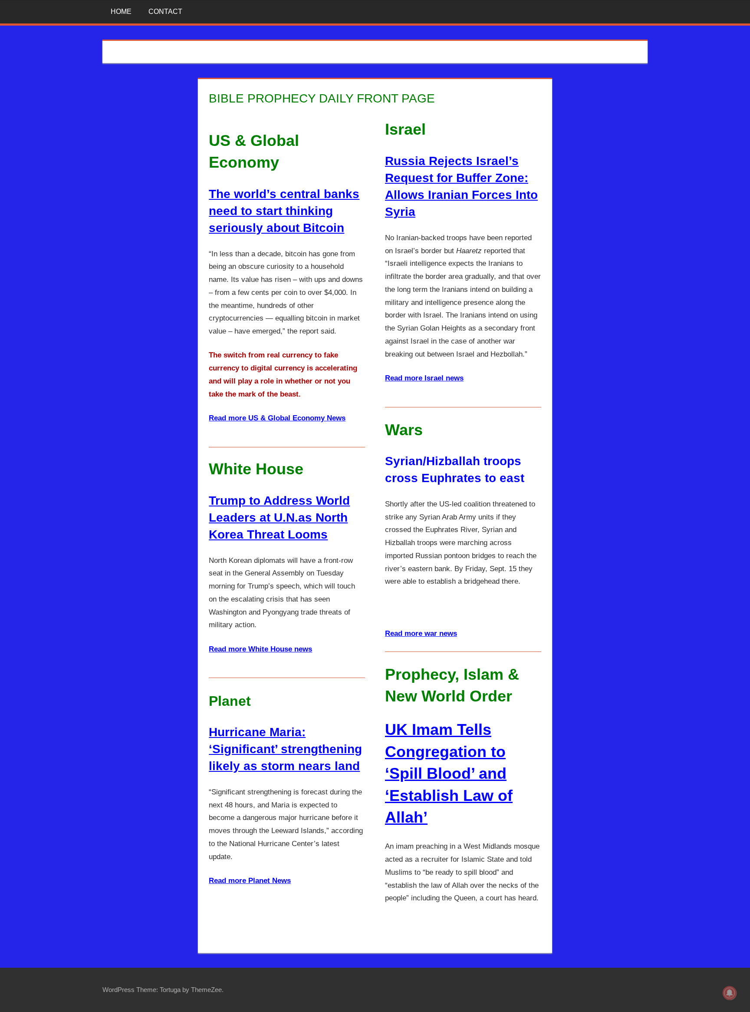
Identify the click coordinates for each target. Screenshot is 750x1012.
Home (121, 11)
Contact (165, 11)
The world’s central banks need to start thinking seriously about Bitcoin (284, 211)
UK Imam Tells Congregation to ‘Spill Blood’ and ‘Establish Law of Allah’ (449, 773)
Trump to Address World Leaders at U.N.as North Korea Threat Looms (279, 517)
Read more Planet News (250, 880)
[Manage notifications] (730, 993)
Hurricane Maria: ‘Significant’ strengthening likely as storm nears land (285, 749)
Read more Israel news (424, 378)
